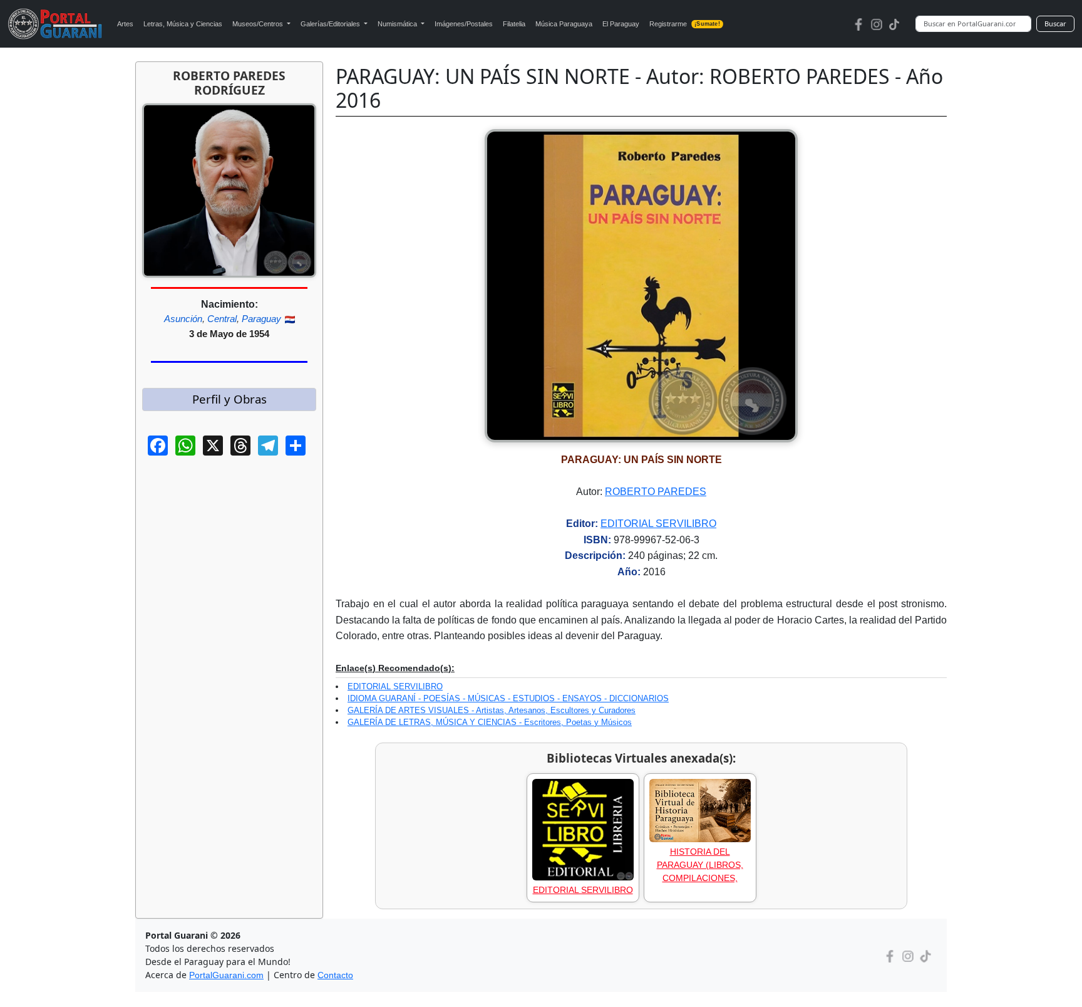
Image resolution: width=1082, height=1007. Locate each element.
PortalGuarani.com (226, 975)
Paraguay (261, 318)
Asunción (183, 318)
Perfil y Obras (229, 399)
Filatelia (514, 24)
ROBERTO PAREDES (655, 491)
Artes (125, 24)
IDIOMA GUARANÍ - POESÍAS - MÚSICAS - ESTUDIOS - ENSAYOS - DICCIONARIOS (508, 698)
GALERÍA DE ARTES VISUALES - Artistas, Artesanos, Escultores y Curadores (492, 710)
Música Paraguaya (563, 24)
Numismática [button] (398, 24)
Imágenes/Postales (464, 24)
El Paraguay (620, 24)
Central (222, 318)
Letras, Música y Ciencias (182, 24)
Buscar (1055, 23)
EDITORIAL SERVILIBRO (658, 523)
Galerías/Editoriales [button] (331, 24)
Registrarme (684, 24)
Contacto (335, 975)
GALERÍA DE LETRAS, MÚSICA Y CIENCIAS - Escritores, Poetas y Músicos (490, 722)
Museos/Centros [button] (258, 24)
